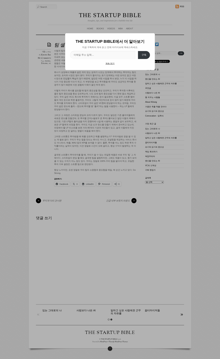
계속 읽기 (110, 63)
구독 (144, 55)
